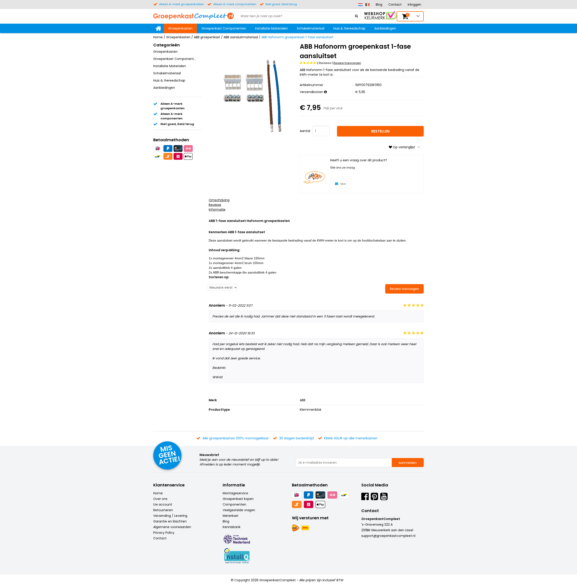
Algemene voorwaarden (172, 527)
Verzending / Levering (170, 515)
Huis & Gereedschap (349, 28)
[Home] (158, 28)
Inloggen (414, 4)
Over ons (160, 499)
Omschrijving (219, 200)
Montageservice (235, 493)
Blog (379, 4)
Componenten (234, 504)
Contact (395, 4)
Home (158, 37)
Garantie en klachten (170, 521)
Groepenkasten (180, 28)
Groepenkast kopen (238, 499)
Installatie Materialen (271, 28)
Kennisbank (231, 527)
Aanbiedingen (385, 28)
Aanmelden (407, 463)
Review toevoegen (347, 63)
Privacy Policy (163, 532)
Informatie (217, 209)
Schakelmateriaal (310, 28)
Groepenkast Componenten (223, 28)
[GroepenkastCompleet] (193, 16)
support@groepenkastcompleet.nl (388, 536)
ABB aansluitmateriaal (241, 37)
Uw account (162, 504)
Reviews (215, 205)
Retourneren (163, 510)
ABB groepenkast (207, 37)
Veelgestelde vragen (239, 510)
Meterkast (230, 515)
